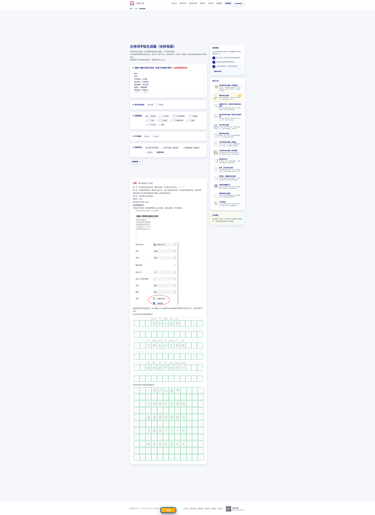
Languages (238, 3)
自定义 (150, 152)
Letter (156, 136)
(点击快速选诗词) (180, 68)
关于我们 (185, 508)
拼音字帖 (202, 3)
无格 (162, 125)
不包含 (161, 105)
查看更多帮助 (217, 71)
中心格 (153, 125)
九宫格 (164, 120)
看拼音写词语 (193, 3)
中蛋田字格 (179, 120)
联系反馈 (220, 508)
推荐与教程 (193, 508)
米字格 (166, 116)
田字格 (153, 116)
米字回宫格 (181, 116)
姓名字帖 (211, 3)
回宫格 (195, 116)
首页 (131, 8)
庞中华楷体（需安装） (171, 148)
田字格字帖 (182, 3)
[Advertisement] (187, 28)
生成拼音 (168, 510)
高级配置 (135, 162)
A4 (148, 136)
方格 (152, 120)
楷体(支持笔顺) (153, 148)
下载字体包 (160, 152)
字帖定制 (207, 508)
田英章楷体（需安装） (192, 148)
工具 (135, 8)
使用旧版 (228, 3)
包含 (151, 105)
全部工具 (174, 3)
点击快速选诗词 (138, 205)
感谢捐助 (219, 3)
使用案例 (200, 508)
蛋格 (192, 120)
